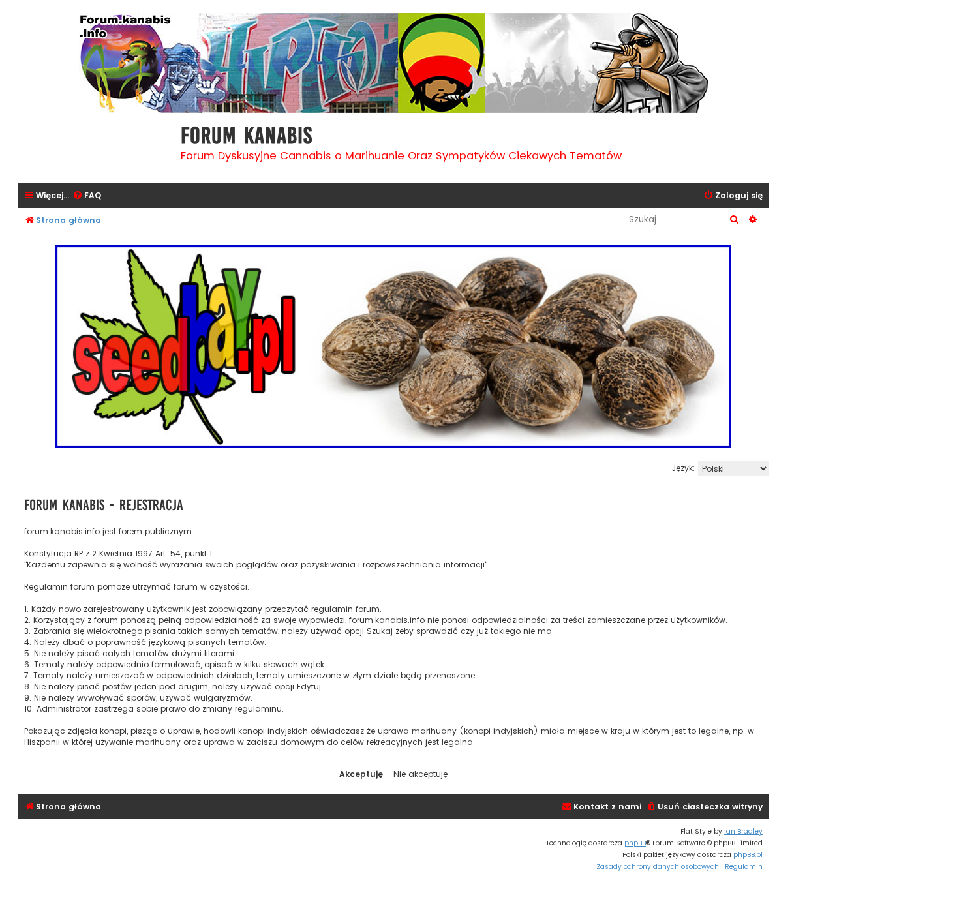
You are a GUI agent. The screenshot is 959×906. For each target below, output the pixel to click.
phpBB (635, 843)
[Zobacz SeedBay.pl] (393, 346)
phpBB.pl (748, 855)
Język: (683, 468)
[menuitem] (86, 196)
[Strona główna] (96, 146)
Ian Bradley (743, 831)
